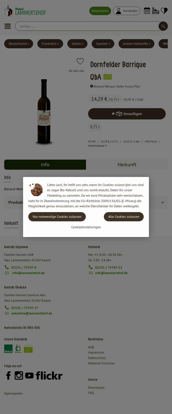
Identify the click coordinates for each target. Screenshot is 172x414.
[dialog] (86, 207)
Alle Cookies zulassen (123, 216)
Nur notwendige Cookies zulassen (57, 216)
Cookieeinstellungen (86, 227)
